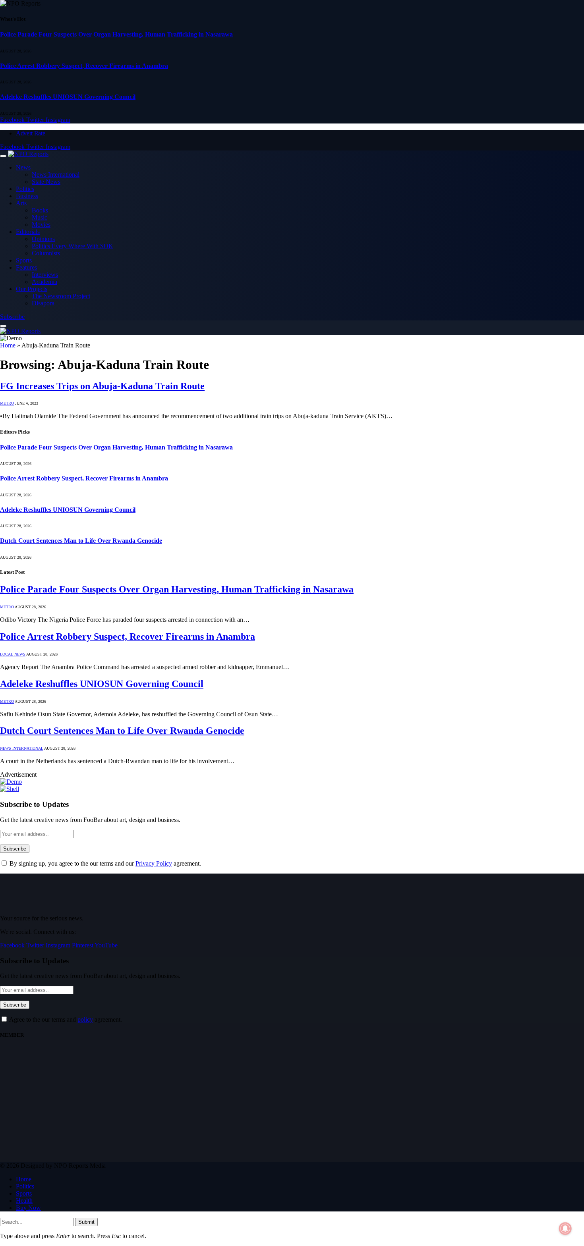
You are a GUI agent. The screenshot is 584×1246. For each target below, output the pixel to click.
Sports (24, 260)
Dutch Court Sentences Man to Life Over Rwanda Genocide (81, 540)
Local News (12, 654)
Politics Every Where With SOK (72, 246)
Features (26, 267)
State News (46, 181)
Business (27, 196)
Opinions (43, 238)
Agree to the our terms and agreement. (65, 1019)
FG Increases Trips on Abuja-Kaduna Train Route (102, 386)
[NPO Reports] (28, 153)
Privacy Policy (153, 863)
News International (55, 174)
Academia (44, 281)
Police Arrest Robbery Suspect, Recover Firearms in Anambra (84, 65)
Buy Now (28, 1207)
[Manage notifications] (565, 1228)
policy (85, 1019)
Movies (41, 224)
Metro (7, 403)
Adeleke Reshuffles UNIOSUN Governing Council (67, 96)
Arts (21, 203)
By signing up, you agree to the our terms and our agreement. (104, 863)
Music (39, 217)
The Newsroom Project (61, 296)
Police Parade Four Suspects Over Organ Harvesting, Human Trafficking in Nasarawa (116, 34)
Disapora (43, 303)
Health (24, 1200)
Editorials (28, 231)
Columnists (46, 253)
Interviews (45, 274)
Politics (25, 188)
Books (40, 210)
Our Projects (31, 288)
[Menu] (3, 156)
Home (7, 345)
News (23, 167)
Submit (86, 1222)
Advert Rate (30, 133)
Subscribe (12, 316)
